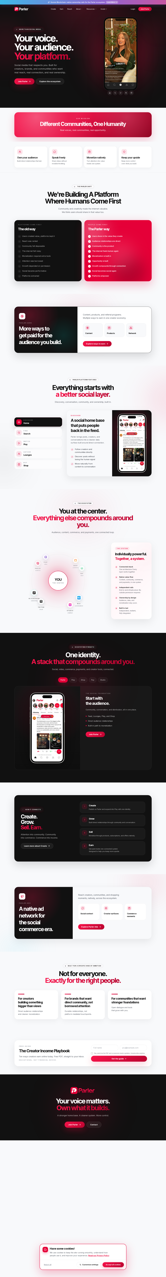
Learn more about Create (35, 846)
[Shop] (131, 93)
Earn (61, 9)
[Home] (110, 93)
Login (133, 9)
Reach (69, 9)
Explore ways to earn (95, 344)
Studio (102, 680)
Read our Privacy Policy (98, 1255)
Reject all (47, 1265)
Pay (92, 680)
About (78, 9)
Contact (94, 1125)
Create (53, 9)
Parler (63, 680)
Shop (83, 680)
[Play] (120, 93)
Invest (103, 9)
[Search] (115, 93)
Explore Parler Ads (89, 927)
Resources (91, 9)
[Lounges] (126, 93)
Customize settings (90, 1265)
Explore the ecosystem (50, 81)
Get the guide (118, 1059)
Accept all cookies (113, 1265)
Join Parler (145, 9)
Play (73, 680)
